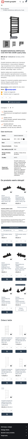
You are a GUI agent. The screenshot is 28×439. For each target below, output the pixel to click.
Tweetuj (10, 108)
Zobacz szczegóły (21, 309)
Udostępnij (8, 108)
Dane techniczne (6, 132)
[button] (20, 1)
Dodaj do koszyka (14, 102)
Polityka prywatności (22, 207)
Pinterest (13, 108)
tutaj (2, 223)
